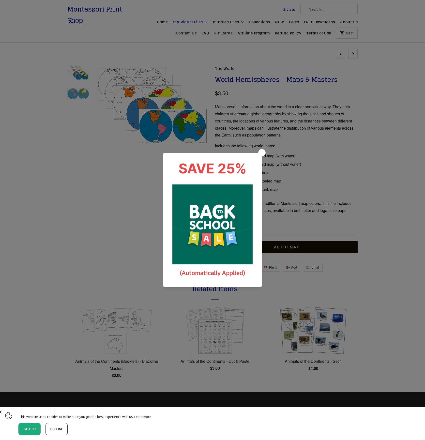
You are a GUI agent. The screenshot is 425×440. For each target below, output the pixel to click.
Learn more (142, 416)
